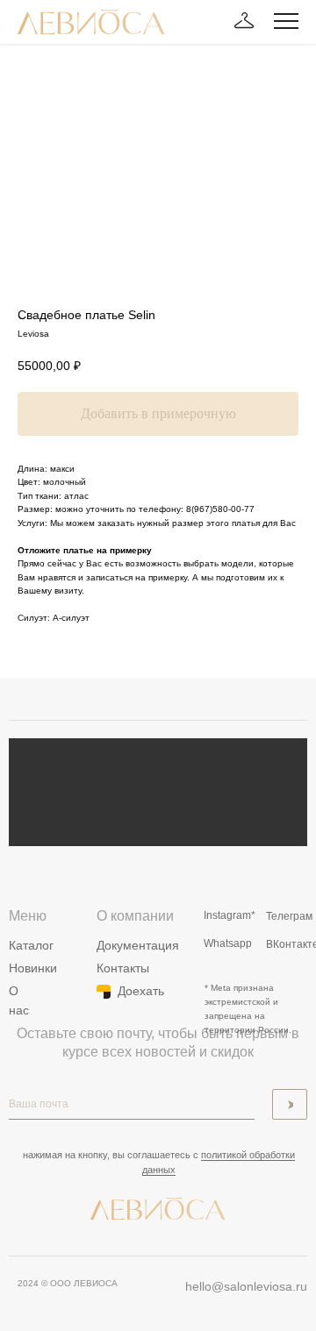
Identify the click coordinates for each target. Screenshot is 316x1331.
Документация (138, 945)
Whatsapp (228, 943)
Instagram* (229, 915)
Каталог (31, 945)
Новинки (33, 968)
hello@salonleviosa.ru (246, 1286)
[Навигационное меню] (286, 22)
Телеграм (289, 916)
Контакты (123, 968)
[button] (244, 21)
